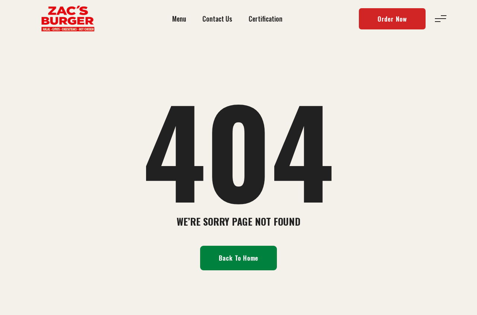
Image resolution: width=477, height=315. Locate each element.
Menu (179, 18)
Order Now (392, 18)
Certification (265, 18)
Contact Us (217, 18)
